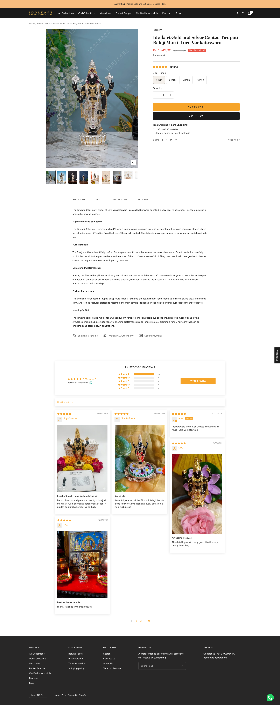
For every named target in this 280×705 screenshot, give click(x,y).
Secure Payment (153, 335)
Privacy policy (75, 658)
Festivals (166, 13)
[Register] (181, 666)
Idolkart (157, 30)
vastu (99, 199)
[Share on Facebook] (162, 140)
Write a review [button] (198, 380)
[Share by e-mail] (176, 140)
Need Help (143, 199)
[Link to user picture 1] (82, 458)
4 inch (159, 79)
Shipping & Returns (88, 335)
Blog (178, 13)
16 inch (200, 79)
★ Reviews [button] (277, 355)
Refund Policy (75, 653)
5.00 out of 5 (89, 379)
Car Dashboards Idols (147, 13)
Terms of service (76, 663)
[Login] (243, 13)
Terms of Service (112, 668)
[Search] (237, 13)
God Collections (86, 13)
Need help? (234, 139)
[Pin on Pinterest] (166, 140)
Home (32, 23)
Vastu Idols (105, 13)
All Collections (66, 13)
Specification (120, 199)
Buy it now (196, 116)
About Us (108, 663)
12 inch (186, 79)
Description (78, 199)
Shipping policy (76, 668)
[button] (160, 66)
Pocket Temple (123, 13)
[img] (64, 414)
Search (107, 653)
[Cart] (249, 13)
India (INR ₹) (37, 695)
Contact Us (109, 658)
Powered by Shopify (77, 695)
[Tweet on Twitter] (171, 140)
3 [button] (141, 620)
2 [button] (136, 620)
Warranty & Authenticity (120, 335)
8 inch (172, 79)
